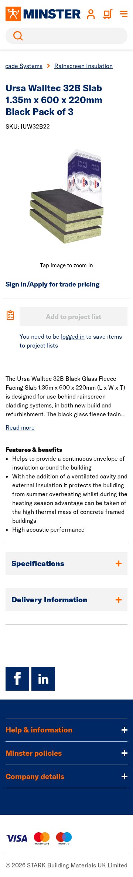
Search (17, 36)
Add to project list (73, 316)
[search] (66, 36)
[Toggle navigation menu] (123, 14)
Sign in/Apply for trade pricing (52, 284)
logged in (73, 336)
